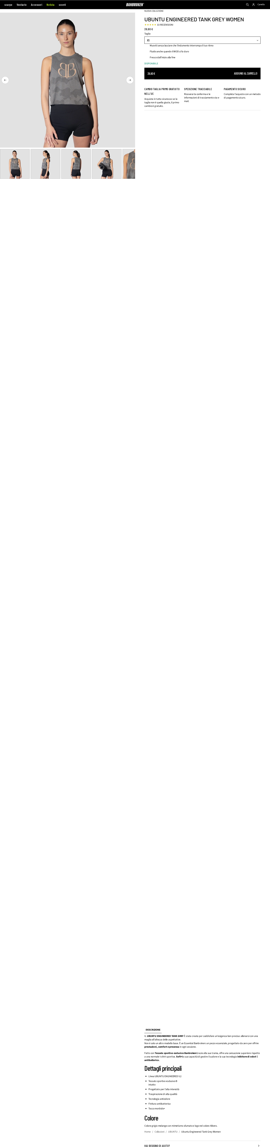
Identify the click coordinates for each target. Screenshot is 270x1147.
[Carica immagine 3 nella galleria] (76, 164)
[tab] (153, 1029)
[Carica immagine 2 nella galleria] (45, 164)
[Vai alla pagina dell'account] (253, 5)
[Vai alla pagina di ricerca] (247, 4)
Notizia (50, 4)
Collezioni (159, 1131)
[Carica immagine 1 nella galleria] (15, 164)
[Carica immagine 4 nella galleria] (107, 164)
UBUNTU (172, 1131)
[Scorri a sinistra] (5, 80)
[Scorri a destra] (130, 80)
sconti (62, 4)
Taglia (147, 33)
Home (147, 1131)
